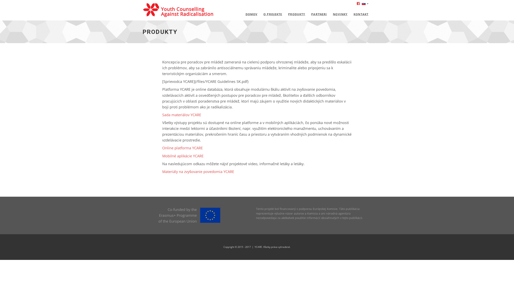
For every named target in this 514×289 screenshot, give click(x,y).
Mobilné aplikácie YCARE (183, 156)
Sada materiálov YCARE (181, 114)
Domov (252, 14)
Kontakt (361, 14)
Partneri (319, 14)
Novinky (340, 14)
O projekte (272, 14)
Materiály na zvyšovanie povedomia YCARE (198, 171)
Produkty (296, 14)
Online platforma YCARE (182, 148)
